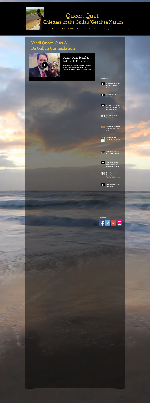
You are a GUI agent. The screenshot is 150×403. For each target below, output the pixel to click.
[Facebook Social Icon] (101, 223)
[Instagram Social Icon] (119, 223)
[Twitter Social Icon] (107, 223)
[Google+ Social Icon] (113, 223)
